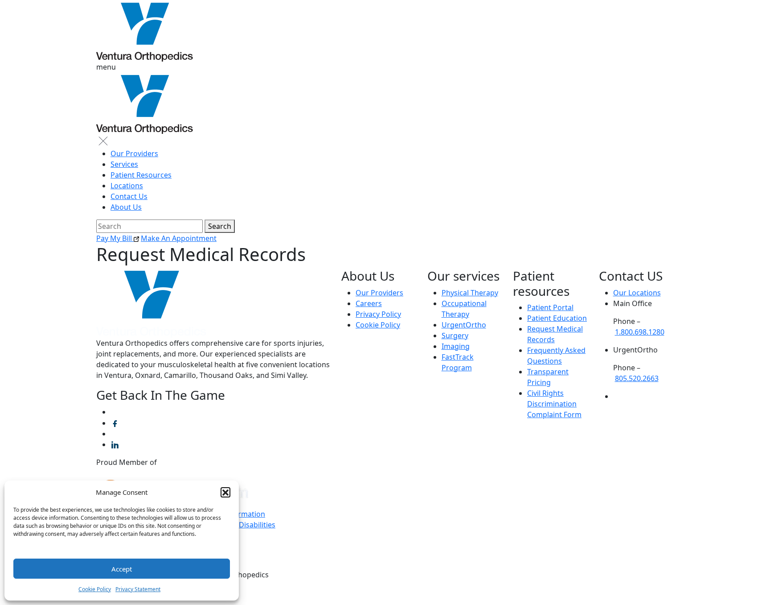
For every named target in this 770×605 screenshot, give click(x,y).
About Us (126, 207)
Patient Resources (141, 175)
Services (124, 164)
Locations (127, 186)
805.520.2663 (637, 378)
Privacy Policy (378, 314)
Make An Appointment (179, 238)
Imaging (456, 346)
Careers (369, 303)
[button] (225, 492)
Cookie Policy (94, 589)
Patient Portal (550, 307)
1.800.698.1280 (639, 332)
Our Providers (134, 153)
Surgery (455, 335)
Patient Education (557, 318)
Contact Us (129, 196)
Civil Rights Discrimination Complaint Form (554, 403)
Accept (121, 568)
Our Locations (637, 293)
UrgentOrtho (464, 325)
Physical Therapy (470, 293)
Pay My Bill (115, 238)
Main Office (632, 303)
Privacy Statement (137, 589)
